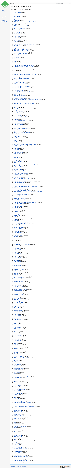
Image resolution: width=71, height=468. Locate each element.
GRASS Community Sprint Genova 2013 (21, 25)
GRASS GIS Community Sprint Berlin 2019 (21, 50)
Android (15, 431)
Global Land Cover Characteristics (20, 405)
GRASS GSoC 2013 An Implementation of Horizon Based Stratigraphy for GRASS (28, 191)
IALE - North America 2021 (18, 424)
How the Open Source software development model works (24, 440)
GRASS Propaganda (17, 298)
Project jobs (16, 297)
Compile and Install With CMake (19, 95)
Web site (15, 427)
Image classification (17, 136)
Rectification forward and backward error (21, 237)
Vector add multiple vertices (18, 407)
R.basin (15, 158)
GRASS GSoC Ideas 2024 (18, 124)
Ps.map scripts (16, 29)
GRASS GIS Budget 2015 (18, 253)
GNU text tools (16, 332)
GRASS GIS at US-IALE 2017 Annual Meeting (22, 132)
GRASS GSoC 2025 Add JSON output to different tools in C (24, 103)
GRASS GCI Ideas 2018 (18, 452)
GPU (14, 395)
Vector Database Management (19, 79)
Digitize (15, 422)
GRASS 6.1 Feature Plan (18, 161)
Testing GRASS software (18, 247)
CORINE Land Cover (17, 327)
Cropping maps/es (17, 414)
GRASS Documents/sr (17, 335)
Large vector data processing (19, 368)
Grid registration (16, 46)
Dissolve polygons (17, 215)
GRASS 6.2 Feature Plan (18, 187)
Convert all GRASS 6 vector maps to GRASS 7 (22, 178)
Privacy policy (13, 466)
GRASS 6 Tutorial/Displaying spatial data (21, 299)
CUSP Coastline (16, 104)
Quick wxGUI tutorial (17, 377)
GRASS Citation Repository (18, 42)
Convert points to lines (17, 40)
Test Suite (15, 216)
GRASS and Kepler (17, 311)
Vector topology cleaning (18, 13)
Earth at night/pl (16, 107)
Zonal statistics (16, 386)
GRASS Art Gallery (17, 398)
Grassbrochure (16, 256)
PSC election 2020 (17, 418)
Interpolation (16, 58)
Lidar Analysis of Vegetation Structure (20, 382)
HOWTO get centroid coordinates (19, 82)
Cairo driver (16, 125)
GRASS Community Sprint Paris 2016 (20, 71)
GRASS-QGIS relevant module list (20, 426)
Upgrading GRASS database (19, 212)
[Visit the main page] (4, 4)
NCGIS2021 (16, 252)
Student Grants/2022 (17, 179)
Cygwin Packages (17, 208)
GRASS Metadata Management (19, 182)
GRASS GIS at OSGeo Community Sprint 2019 (22, 78)
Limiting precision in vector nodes (19, 409)
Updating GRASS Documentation (19, 442)
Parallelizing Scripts (17, 16)
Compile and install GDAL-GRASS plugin (21, 116)
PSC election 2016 (17, 390)
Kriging (15, 397)
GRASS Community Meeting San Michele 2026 (22, 190)
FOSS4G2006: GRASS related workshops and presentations (24, 135)
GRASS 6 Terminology (17, 257)
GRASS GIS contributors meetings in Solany (21, 223)
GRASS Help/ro (16, 339)
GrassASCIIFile (16, 231)
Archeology (16, 273)
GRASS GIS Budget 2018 (18, 319)
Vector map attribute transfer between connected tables (23, 69)
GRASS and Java (17, 62)
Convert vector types (17, 287)
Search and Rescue (17, 459)
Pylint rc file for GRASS (18, 177)
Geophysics (16, 266)
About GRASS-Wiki (18, 466)
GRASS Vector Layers (17, 419)
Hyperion (15, 129)
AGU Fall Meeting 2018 (18, 438)
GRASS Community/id (17, 315)
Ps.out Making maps (17, 278)
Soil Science (16, 348)
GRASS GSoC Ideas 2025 (18, 152)
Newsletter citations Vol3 (18, 204)
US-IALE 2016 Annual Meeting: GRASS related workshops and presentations (27, 99)
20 (22, 10)
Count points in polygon (18, 185)
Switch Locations (17, 210)
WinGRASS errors (17, 369)
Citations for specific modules (19, 310)
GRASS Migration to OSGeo (19, 455)
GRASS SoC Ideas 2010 (18, 193)
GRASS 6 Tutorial (17, 274)
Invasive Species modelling (18, 356)
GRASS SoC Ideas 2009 (18, 166)
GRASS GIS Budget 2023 (18, 436)
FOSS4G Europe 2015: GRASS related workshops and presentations (26, 186)
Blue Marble (16, 207)
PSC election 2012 (17, 372)
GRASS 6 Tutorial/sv (17, 36)
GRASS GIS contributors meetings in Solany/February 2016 (24, 44)
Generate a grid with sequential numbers (21, 460)
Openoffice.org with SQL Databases (20, 401)
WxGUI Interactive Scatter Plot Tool (20, 198)
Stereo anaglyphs (17, 33)
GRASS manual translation (18, 302)
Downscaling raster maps (18, 281)
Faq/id (15, 323)
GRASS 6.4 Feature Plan (18, 232)
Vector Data (16, 41)
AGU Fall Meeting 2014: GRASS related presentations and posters (25, 164)
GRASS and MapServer (18, 341)
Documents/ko (16, 260)
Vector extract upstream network (19, 23)
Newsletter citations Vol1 (18, 410)
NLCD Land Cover (17, 270)
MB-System (16, 24)
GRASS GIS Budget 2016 (18, 272)
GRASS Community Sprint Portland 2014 (21, 100)
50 (24, 10)
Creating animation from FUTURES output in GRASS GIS (24, 66)
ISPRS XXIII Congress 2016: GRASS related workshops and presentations (27, 312)
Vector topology (16, 195)
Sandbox (15, 92)
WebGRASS (16, 156)
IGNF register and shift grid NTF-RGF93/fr (21, 218)
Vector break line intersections (19, 203)
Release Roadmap (17, 54)
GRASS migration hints (18, 153)
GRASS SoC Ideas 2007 (18, 115)
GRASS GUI (16, 443)
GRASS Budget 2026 (17, 249)
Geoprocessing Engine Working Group (20, 289)
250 (28, 10)
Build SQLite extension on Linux (19, 28)
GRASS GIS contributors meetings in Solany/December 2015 (24, 21)
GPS (14, 355)
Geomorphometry (17, 245)
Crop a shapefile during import (19, 96)
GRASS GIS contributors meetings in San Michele (22, 402)
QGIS (15, 61)
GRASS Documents (17, 285)
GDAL (15, 240)
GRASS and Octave (17, 364)
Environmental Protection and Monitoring (21, 448)
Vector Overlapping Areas (18, 137)
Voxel (15, 37)
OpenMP (15, 77)
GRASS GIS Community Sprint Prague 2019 (21, 86)
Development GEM (17, 127)
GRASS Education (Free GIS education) (21, 357)
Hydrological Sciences (17, 110)
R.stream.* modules (17, 457)
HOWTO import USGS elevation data (20, 145)
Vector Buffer (16, 219)
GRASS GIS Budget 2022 (18, 411)
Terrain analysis (16, 449)
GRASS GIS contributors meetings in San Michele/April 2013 (24, 181)
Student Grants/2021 (17, 106)
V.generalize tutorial (17, 131)
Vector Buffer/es (16, 20)
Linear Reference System (18, 189)
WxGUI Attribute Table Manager (19, 121)
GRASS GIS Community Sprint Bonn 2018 (21, 73)
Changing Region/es (17, 241)
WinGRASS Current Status (18, 316)
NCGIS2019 (16, 220)
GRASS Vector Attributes (18, 393)
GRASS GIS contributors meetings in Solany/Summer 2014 (24, 65)
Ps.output (15, 75)
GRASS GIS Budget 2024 (18, 206)
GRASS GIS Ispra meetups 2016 (19, 123)
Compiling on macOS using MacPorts (20, 53)
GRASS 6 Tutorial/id (17, 12)
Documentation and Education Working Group (22, 244)
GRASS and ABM (17, 444)
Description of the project (18, 330)
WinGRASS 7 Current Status (19, 294)
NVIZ (14, 318)
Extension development (18, 290)
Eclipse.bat (15, 394)
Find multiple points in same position (20, 117)
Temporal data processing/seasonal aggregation (22, 108)
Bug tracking (16, 236)
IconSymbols (16, 343)
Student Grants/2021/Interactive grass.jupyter (22, 154)
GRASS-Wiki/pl (16, 314)
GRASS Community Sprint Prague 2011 (21, 120)
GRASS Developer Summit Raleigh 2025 (21, 15)
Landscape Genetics (17, 268)
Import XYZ (16, 119)
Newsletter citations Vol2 (18, 435)
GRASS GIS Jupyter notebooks (19, 389)
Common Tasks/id (17, 183)
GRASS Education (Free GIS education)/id (21, 376)
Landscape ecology (17, 293)
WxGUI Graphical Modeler (18, 174)
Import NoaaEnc (16, 324)
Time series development (18, 291)
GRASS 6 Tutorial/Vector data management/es (22, 415)
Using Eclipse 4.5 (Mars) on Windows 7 (20, 282)
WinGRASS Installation (18, 345)
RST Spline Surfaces (17, 45)
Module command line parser (19, 428)
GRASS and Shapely (17, 322)
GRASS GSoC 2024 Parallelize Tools (20, 87)
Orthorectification (17, 453)
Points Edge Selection (17, 133)
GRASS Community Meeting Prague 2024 (21, 162)
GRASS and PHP (17, 378)
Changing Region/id (17, 265)
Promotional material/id (18, 165)
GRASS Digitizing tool (17, 261)
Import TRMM (16, 349)
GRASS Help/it (16, 264)
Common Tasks (16, 403)
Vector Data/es (16, 63)
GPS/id (15, 374)
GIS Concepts (16, 57)
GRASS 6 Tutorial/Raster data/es (19, 351)
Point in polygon (16, 360)
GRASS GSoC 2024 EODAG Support (20, 52)
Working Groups (16, 384)
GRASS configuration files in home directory (21, 194)
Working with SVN (17, 434)
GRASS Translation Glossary (19, 328)
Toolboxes (15, 380)
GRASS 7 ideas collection (18, 90)
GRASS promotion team (18, 447)
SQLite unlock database (18, 19)
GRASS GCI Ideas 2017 (18, 430)
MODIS (15, 70)
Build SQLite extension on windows (20, 277)
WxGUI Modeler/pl (17, 262)
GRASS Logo (16, 157)
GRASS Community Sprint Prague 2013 (21, 173)
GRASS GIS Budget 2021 (18, 385)
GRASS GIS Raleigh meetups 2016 (20, 199)
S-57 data (15, 353)
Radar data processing (18, 169)
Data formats (16, 56)
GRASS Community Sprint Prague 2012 (21, 150)
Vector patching (16, 149)
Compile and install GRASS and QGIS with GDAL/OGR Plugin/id (25, 144)
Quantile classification (17, 340)
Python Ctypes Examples (18, 17)
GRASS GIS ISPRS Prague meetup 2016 (21, 102)
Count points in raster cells (18, 227)
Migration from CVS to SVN (18, 399)
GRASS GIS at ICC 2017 (18, 38)
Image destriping (17, 432)
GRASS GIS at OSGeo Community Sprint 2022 (22, 91)
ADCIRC (15, 141)
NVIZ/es (15, 94)
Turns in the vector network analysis (20, 67)
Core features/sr (16, 365)
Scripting (15, 160)
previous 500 (15, 10)
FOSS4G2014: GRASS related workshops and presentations (24, 406)
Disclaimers (24, 466)
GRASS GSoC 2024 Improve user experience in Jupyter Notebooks (25, 74)
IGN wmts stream (17, 248)
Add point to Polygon (17, 307)
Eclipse (15, 373)
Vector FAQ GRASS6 (17, 344)
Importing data (16, 148)
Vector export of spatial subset (19, 233)
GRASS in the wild (17, 32)
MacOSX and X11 (17, 352)
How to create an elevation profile (19, 239)
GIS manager (16, 303)
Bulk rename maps (17, 301)
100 (26, 10)
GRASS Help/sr (16, 361)
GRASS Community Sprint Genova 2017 (21, 49)
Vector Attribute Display (18, 451)
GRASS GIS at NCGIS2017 (18, 286)
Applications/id (16, 224)
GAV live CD (16, 211)
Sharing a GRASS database (18, 228)
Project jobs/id (16, 320)
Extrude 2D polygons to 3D (18, 112)
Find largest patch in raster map (19, 98)
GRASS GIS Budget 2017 (18, 295)
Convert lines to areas (17, 243)
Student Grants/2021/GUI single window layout (22, 128)
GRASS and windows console (19, 170)
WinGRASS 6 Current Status (19, 269)
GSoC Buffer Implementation (19, 111)
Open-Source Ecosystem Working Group (21, 258)
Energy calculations (17, 423)
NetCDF (15, 140)
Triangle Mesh (16, 48)
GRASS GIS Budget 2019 (18, 347)
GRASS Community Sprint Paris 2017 (20, 83)
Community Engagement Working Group (21, 456)
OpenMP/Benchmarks (17, 336)
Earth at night (16, 331)
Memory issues (16, 306)
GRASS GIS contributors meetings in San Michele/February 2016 (25, 202)
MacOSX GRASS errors (18, 326)
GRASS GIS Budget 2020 (18, 370)
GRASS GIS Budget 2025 (18, 235)
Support (15, 439)
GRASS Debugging (17, 214)
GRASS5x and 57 (17, 381)
